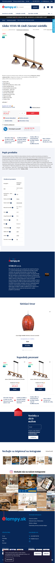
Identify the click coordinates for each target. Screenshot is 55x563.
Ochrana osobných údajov (19, 1)
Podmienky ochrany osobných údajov (38, 525)
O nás (3, 536)
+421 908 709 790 (35, 1)
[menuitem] (8, 13)
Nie (17, 239)
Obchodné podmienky (7, 1)
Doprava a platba (33, 518)
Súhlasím (46, 553)
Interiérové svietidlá (19, 183)
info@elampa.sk (45, 1)
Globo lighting (50, 29)
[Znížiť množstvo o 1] (20, 113)
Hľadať (35, 7)
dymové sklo (19, 203)
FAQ (3, 541)
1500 (18, 231)
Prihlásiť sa (33, 437)
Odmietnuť (38, 553)
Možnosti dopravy (36, 107)
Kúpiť (32, 113)
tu (19, 556)
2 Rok (18, 235)
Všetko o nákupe (33, 523)
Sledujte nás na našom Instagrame (29, 471)
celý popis (4, 102)
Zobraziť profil (49, 451)
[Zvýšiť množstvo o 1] (24, 113)
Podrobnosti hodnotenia (22, 30)
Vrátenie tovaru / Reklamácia (36, 521)
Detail (14, 389)
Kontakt (27, 1)
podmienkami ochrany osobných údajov (34, 433)
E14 (17, 194)
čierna (18, 199)
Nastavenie (9, 559)
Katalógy (4, 538)
